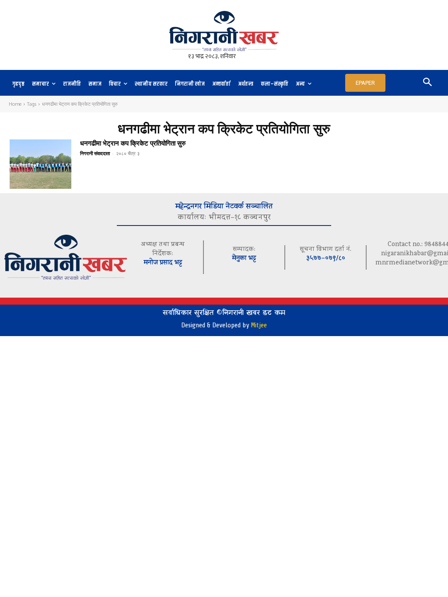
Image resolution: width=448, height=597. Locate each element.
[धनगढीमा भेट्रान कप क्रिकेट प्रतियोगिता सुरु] (40, 164)
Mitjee (259, 325)
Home (15, 104)
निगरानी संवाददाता (95, 153)
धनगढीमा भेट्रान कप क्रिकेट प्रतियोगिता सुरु (133, 143)
